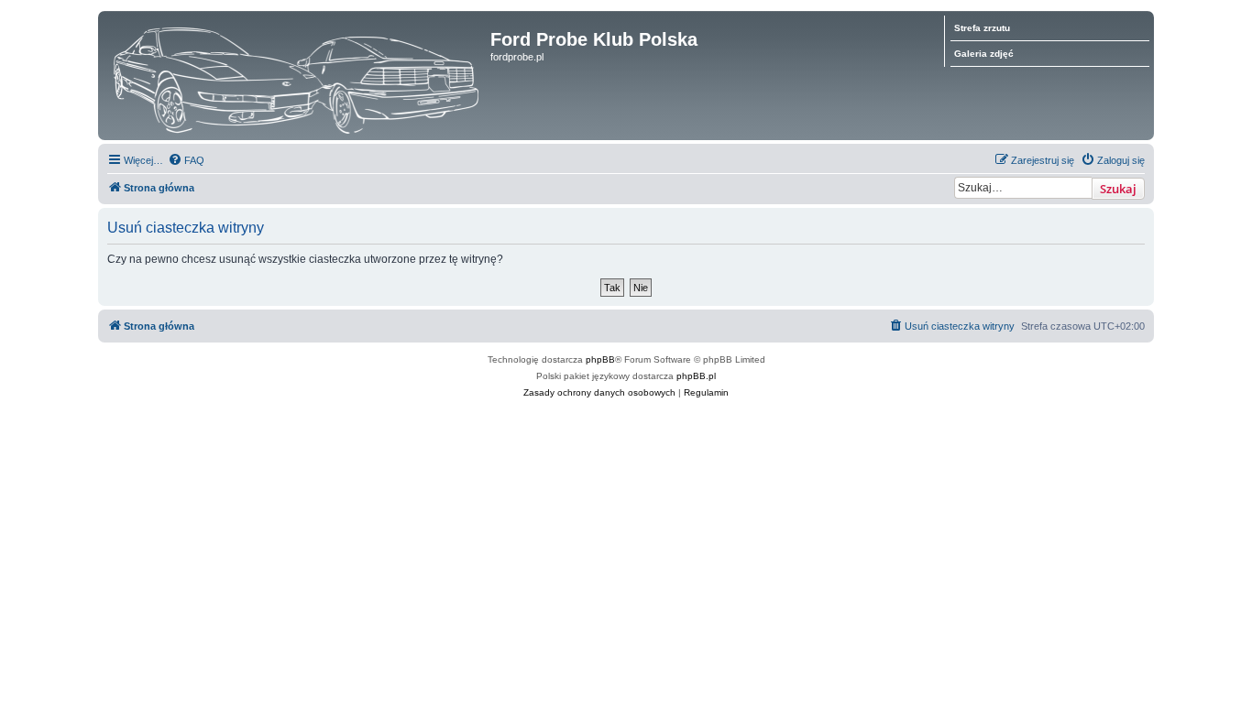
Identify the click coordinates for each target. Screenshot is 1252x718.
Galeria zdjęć (984, 54)
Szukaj (1118, 188)
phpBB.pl (696, 376)
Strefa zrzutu (982, 28)
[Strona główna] (296, 76)
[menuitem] (186, 160)
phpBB (600, 359)
